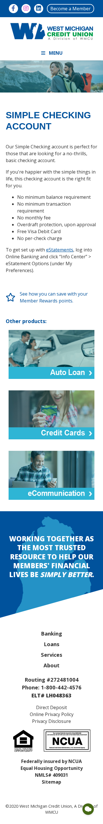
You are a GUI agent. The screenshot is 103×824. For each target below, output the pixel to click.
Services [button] (51, 654)
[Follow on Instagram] (26, 8)
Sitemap (51, 782)
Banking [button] (51, 633)
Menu (56, 53)
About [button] (51, 665)
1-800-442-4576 (61, 687)
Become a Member (70, 8)
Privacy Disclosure (51, 721)
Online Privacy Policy (52, 714)
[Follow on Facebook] (13, 8)
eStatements (59, 250)
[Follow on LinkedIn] (38, 8)
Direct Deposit (51, 707)
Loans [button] (52, 644)
